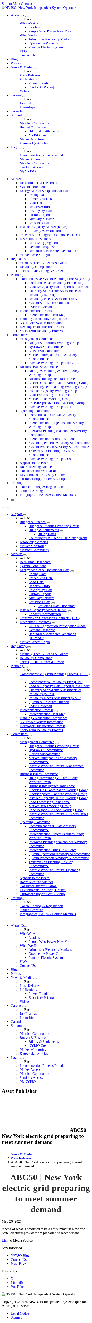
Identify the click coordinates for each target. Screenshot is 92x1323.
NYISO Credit (39, 135)
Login (15, 147)
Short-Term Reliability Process (41, 331)
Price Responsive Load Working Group (56, 810)
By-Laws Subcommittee (46, 347)
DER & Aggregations (44, 243)
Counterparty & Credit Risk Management (58, 538)
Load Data (36, 203)
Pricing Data (37, 195)
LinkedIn (17, 1283)
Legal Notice (20, 1313)
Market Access (30, 159)
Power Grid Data (41, 199)
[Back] (35, 1131)
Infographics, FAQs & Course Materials (48, 495)
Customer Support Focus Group (42, 479)
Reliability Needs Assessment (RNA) (55, 299)
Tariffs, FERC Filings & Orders (42, 271)
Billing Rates (47, 534)
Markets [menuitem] (16, 179)
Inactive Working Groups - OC (50, 459)
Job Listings (28, 103)
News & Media (22, 67)
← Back (25, 19)
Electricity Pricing (41, 87)
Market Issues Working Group (50, 399)
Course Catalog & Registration (41, 487)
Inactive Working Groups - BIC (51, 407)
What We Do (29, 35)
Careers (16, 95)
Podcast (16, 63)
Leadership (36, 27)
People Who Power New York (50, 31)
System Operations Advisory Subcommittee (59, 443)
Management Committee (37, 339)
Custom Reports (40, 215)
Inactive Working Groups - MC (51, 363)
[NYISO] (39, 8)
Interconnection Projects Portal (41, 155)
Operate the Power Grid (45, 43)
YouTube (17, 1287)
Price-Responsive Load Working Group (57, 403)
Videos (24, 91)
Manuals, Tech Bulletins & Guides (44, 263)
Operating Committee (35, 411)
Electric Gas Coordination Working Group (58, 383)
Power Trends (38, 83)
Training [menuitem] (17, 483)
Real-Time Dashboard (35, 562)
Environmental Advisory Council (43, 475)
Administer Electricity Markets (50, 39)
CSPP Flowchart (40, 307)
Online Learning (31, 491)
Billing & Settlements (44, 131)
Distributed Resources (35, 239)
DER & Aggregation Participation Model (57, 626)
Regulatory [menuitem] (18, 259)
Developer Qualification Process (42, 327)
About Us (18, 15)
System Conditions (33, 187)
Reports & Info (39, 207)
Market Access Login (35, 255)
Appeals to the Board (35, 463)
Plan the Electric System (46, 47)
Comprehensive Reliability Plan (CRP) (56, 283)
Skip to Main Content (17, 4)
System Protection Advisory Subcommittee (59, 447)
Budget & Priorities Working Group (54, 343)
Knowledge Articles (34, 143)
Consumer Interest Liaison (38, 471)
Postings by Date (40, 211)
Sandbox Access (31, 167)
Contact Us (28, 55)
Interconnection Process (36, 311)
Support (17, 115)
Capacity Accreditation (45, 231)
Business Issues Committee (39, 367)
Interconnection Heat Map (47, 315)
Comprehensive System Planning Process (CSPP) (55, 279)
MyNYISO (28, 171)
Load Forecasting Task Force (49, 395)
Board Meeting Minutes (36, 467)
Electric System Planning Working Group (58, 387)
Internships (27, 107)
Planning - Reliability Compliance (43, 319)
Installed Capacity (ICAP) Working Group (58, 798)
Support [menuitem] (17, 514)
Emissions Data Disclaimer (56, 606)
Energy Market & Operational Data (44, 191)
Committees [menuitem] (19, 335)
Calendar (17, 111)
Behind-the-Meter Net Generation (52, 251)
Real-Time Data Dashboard (39, 183)
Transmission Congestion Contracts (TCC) (50, 235)
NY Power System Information (41, 323)
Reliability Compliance (36, 267)
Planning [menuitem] (17, 275)
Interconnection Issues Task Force (52, 439)
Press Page (18, 1263)
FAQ (23, 51)
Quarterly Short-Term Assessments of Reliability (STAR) (55, 293)
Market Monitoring (33, 139)
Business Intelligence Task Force (52, 379)
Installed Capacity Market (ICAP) (43, 227)
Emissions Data (39, 223)
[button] (12, 500)
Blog (14, 59)
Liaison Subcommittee (44, 351)
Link (5, 1240)
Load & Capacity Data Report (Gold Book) (59, 287)
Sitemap (16, 1317)
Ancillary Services (41, 219)
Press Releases (30, 75)
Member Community (34, 123)
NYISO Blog (20, 1255)
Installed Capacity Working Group (53, 391)
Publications (28, 79)
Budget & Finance (33, 127)
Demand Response (42, 247)
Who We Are (29, 23)
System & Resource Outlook (49, 303)
